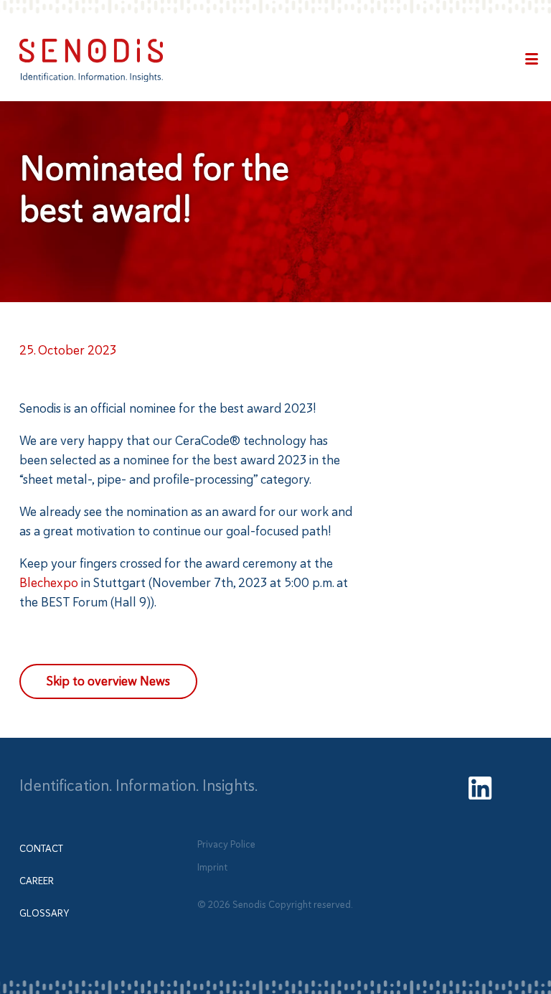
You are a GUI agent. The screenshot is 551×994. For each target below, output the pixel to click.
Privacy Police (226, 844)
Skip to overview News (108, 681)
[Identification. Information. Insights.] (91, 60)
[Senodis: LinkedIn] (480, 790)
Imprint (212, 867)
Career (36, 881)
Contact (41, 849)
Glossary (44, 913)
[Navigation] (531, 60)
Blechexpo (48, 583)
